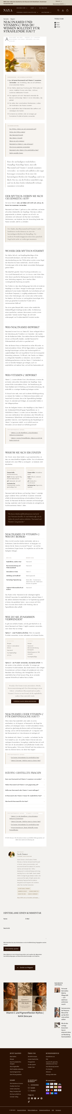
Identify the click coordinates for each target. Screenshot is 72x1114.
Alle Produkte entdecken (16, 1069)
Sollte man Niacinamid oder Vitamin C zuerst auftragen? (22, 790)
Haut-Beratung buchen (52, 1066)
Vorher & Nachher (15, 1089)
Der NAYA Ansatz (32, 1056)
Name (5, 919)
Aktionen (48, 1072)
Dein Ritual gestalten (16, 1074)
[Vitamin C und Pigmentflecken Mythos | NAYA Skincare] (25, 997)
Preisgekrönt (31, 1062)
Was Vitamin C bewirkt (15, 138)
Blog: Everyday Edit (15, 1091)
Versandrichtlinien (21, 1110)
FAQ (47, 1059)
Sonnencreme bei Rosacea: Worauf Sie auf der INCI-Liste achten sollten (65, 1014)
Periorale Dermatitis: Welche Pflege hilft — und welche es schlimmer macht (64, 996)
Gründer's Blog (14, 1097)
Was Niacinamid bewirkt (16, 135)
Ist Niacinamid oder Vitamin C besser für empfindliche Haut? (23, 796)
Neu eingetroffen (14, 1066)
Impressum (58, 1110)
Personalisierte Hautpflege (27, 12)
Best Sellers (13, 1056)
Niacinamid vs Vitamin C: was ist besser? (21, 144)
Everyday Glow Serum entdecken (25, 701)
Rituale (12, 1059)
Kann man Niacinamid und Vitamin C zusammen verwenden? (23, 779)
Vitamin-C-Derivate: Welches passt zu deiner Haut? (26, 760)
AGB (53, 1110)
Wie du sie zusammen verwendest (19, 147)
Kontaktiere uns (50, 1056)
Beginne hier (21, 8)
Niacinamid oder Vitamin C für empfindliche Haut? (24, 150)
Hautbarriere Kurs (15, 1086)
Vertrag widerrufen (51, 1074)
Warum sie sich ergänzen (16, 141)
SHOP (32, 8)
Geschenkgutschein (15, 1072)
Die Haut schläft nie (15, 1094)
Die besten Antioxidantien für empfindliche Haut (25, 758)
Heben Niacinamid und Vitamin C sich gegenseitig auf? (21, 785)
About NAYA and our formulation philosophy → (28, 897)
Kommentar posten (12, 949)
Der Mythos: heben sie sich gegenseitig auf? (22, 129)
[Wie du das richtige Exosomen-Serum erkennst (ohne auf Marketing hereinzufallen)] (57, 1025)
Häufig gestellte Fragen (16, 153)
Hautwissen (46, 12)
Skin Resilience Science (16, 1083)
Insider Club (31, 1067)
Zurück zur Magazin (26, 967)
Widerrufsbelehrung (32, 1110)
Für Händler (49, 1069)
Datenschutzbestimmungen (25, 956)
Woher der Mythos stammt (17, 132)
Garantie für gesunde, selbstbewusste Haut (52, 1063)
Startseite (6, 19)
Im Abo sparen (32, 1064)
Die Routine (43, 8)
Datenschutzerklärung (44, 1110)
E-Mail (27, 919)
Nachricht (7, 928)
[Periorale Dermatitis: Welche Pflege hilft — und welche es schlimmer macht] (57, 990)
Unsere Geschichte (33, 1059)
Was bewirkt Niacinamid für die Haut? (16, 801)
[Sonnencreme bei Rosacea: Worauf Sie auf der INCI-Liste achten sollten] (57, 1012)
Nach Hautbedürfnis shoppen (15, 1063)
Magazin (13, 19)
